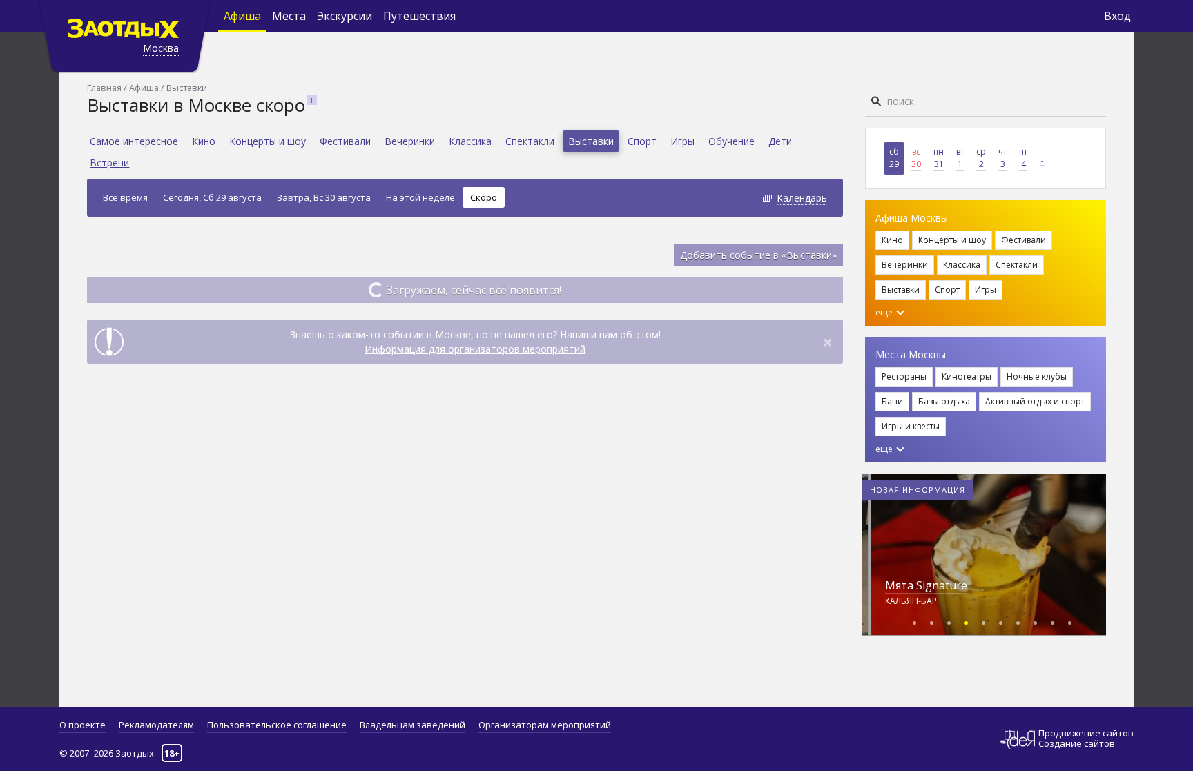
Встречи (109, 162)
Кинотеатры (966, 376)
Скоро (483, 197)
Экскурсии (344, 15)
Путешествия (419, 15)
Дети (780, 141)
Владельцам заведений (412, 725)
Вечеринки (410, 141)
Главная (104, 87)
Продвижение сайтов (1086, 733)
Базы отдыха (944, 401)
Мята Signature (926, 585)
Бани (892, 401)
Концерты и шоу (267, 141)
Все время (125, 197)
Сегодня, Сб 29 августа (212, 197)
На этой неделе (420, 197)
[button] (914, 621)
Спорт (642, 141)
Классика (470, 141)
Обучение (731, 141)
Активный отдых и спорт (1035, 401)
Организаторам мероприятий (544, 725)
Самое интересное (134, 141)
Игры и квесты (911, 426)
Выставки (591, 141)
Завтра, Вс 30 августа (324, 197)
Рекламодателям (156, 725)
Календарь (802, 197)
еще (885, 312)
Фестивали (345, 141)
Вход (1117, 15)
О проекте (82, 725)
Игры (682, 141)
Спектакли (529, 141)
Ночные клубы (1037, 376)
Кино (203, 141)
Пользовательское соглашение (277, 725)
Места (289, 15)
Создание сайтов (1076, 743)
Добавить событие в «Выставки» (758, 255)
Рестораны (904, 376)
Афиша (242, 15)
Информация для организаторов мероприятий (475, 348)
